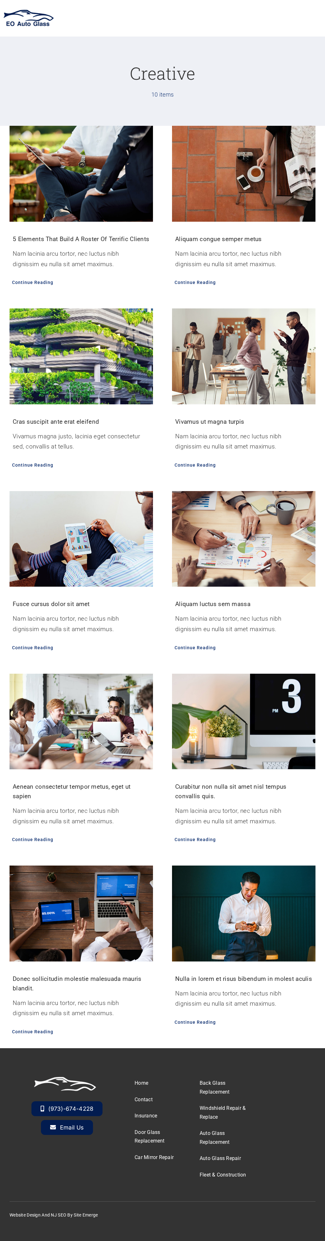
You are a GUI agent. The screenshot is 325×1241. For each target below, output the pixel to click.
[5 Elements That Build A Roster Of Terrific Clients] (81, 173)
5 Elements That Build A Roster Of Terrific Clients (81, 239)
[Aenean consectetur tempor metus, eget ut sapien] (81, 721)
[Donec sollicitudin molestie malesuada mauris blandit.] (81, 913)
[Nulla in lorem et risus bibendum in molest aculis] (243, 913)
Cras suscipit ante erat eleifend (56, 421)
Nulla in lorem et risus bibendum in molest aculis (243, 978)
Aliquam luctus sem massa (212, 604)
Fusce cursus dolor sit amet (51, 604)
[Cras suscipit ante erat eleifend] (81, 356)
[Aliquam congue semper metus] (243, 173)
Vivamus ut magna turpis (209, 421)
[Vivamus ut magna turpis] (243, 356)
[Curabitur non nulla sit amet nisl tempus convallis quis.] (243, 721)
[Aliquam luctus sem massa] (243, 539)
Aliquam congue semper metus (218, 239)
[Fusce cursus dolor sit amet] (81, 539)
